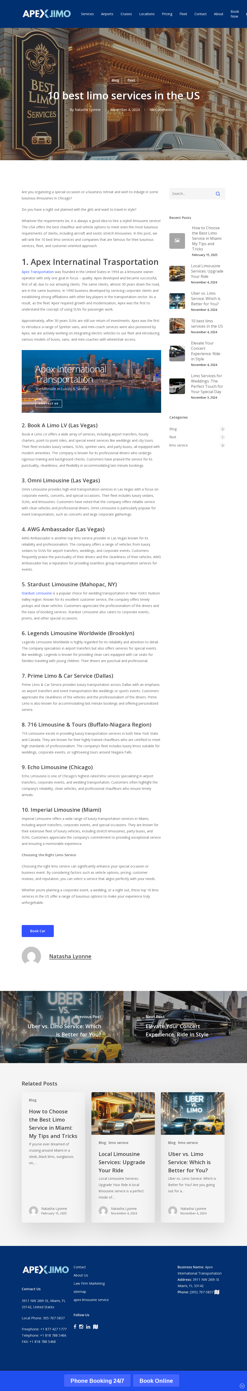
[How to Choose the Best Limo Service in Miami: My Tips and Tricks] (53, 1157)
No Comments (161, 109)
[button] (38, 931)
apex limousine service (91, 1299)
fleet (131, 80)
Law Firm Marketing (89, 1283)
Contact (80, 1267)
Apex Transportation (38, 271)
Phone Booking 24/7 (97, 1380)
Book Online (156, 1380)
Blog (115, 80)
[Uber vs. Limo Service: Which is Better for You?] (192, 1157)
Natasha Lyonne (88, 109)
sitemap (80, 1291)
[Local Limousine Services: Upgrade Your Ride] (123, 1157)
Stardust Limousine (37, 593)
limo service (178, 445)
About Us (81, 1275)
